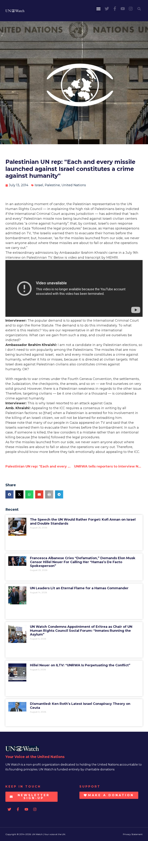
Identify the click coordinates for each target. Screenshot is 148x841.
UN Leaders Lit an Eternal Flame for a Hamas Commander (79, 588)
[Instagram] (131, 8)
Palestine (52, 185)
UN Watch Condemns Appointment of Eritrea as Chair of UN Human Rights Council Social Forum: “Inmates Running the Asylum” (81, 630)
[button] (98, 8)
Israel (39, 185)
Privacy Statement (133, 834)
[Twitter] (107, 8)
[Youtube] (123, 8)
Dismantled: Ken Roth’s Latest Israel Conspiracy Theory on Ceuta (80, 706)
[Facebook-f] (115, 8)
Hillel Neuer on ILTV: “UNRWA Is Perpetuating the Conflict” (80, 665)
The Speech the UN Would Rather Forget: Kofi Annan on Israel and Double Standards (83, 521)
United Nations (74, 185)
